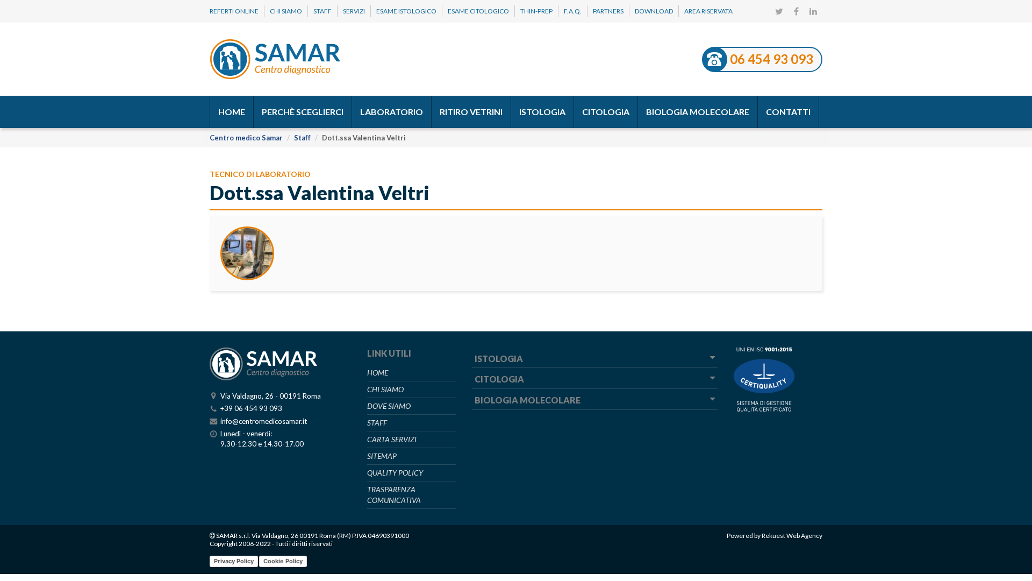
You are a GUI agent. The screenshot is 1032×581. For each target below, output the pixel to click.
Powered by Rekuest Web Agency (774, 536)
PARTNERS (608, 11)
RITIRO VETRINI (471, 112)
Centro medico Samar (246, 137)
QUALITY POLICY (395, 472)
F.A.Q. (573, 11)
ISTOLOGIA (542, 112)
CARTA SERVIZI (392, 439)
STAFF (322, 11)
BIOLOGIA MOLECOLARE (697, 112)
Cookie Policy (283, 561)
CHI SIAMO (286, 11)
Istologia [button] (499, 358)
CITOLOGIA (605, 112)
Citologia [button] (499, 379)
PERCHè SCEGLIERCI (302, 112)
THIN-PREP (536, 11)
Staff (302, 137)
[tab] (595, 359)
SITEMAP (382, 455)
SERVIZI (354, 11)
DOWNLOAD (654, 11)
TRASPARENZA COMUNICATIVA (394, 495)
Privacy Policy (234, 561)
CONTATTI (788, 112)
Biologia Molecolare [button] (527, 400)
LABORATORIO (391, 112)
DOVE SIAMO (389, 405)
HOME (231, 112)
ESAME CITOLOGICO (478, 11)
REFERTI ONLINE (234, 11)
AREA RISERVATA (708, 11)
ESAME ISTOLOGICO (406, 11)
